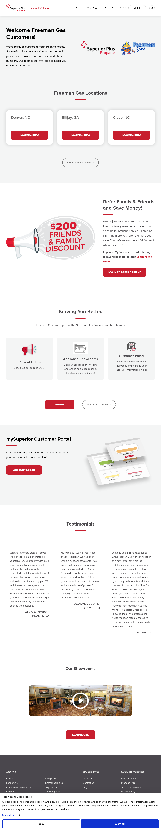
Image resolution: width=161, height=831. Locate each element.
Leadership (12, 783)
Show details (9, 815)
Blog (89, 8)
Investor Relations (54, 783)
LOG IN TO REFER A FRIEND (124, 272)
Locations (105, 8)
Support (96, 8)
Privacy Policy (128, 791)
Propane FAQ (128, 783)
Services (79, 8)
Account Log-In (97, 404)
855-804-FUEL (41, 8)
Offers (59, 404)
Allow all (120, 824)
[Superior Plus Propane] (15, 8)
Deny (41, 824)
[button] (80, 700)
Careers (114, 8)
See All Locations (79, 162)
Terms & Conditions (131, 787)
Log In (137, 8)
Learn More (80, 735)
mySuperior (50, 778)
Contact (123, 8)
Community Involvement (18, 787)
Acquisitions (51, 787)
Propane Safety (129, 778)
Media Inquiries (52, 791)
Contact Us (12, 778)
